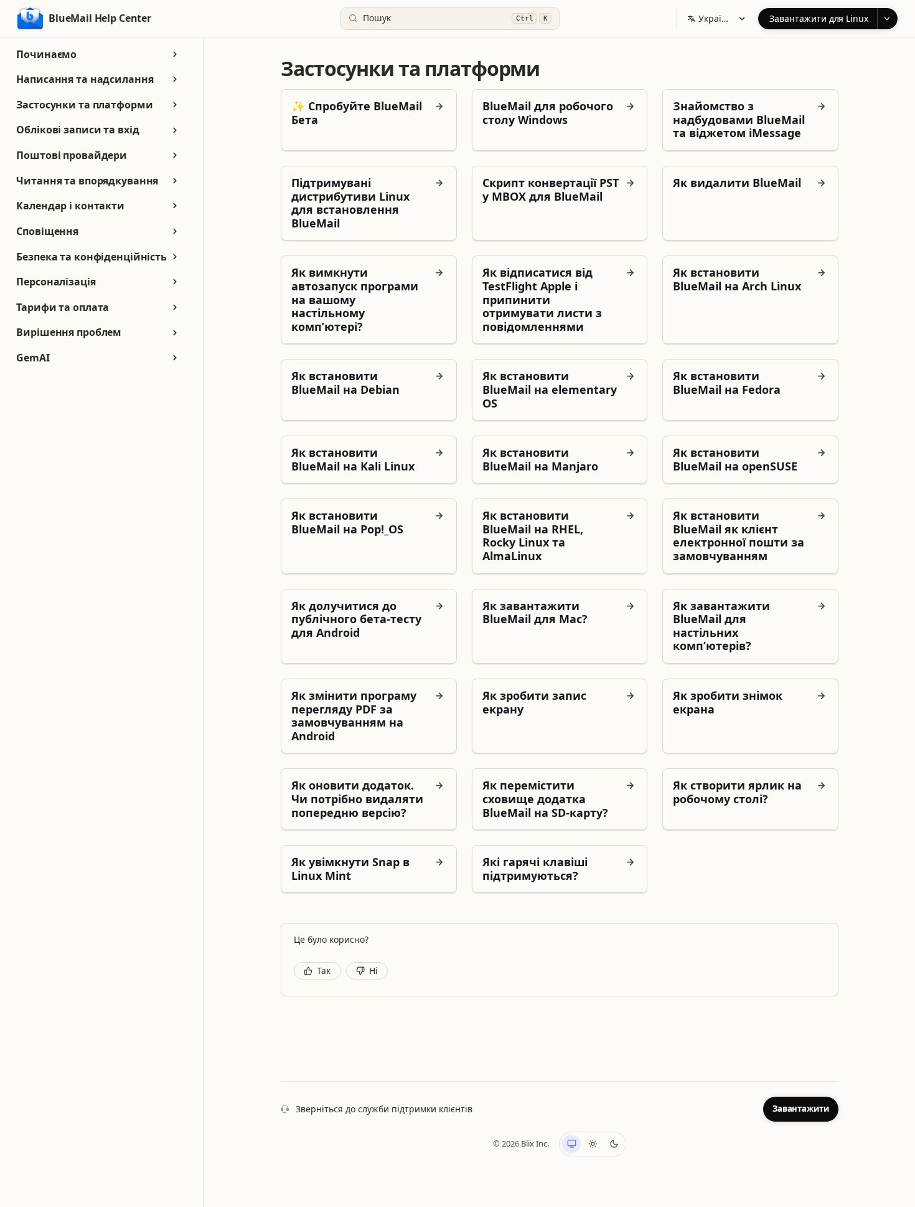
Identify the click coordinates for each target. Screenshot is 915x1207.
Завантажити (800, 1108)
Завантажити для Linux (818, 18)
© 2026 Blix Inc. (521, 1143)
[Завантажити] (887, 18)
